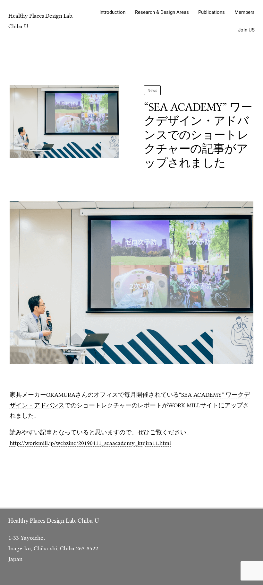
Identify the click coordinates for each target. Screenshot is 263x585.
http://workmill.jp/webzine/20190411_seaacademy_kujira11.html (90, 443)
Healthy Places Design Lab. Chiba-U (53, 520)
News (152, 90)
